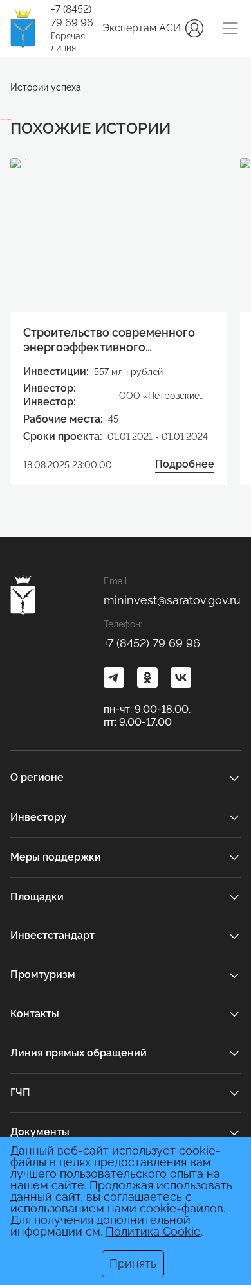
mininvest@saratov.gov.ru (172, 600)
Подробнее (184, 464)
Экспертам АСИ (141, 28)
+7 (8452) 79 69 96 (72, 16)
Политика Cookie (153, 1231)
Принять (132, 1263)
